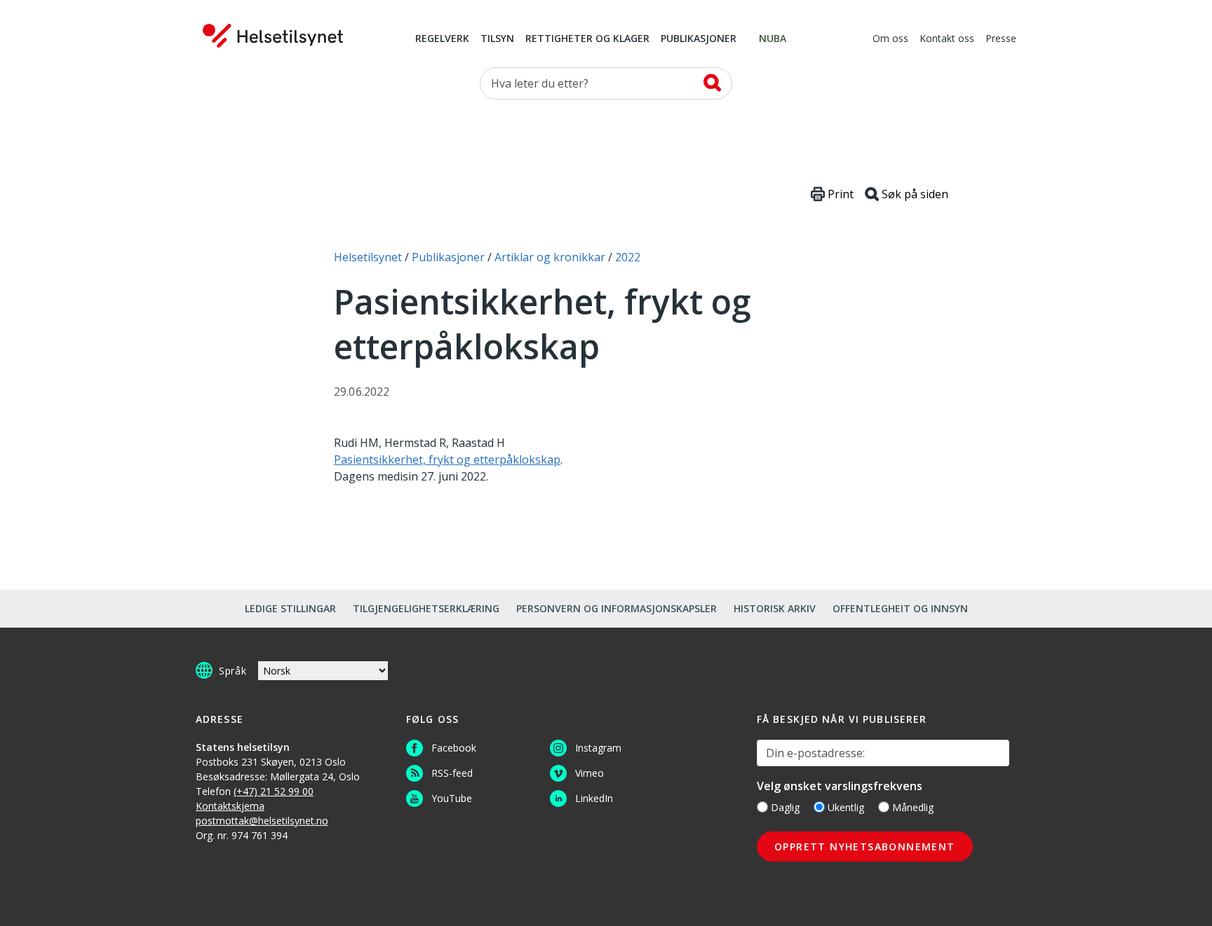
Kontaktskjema (230, 806)
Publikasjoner (698, 39)
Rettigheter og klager (587, 39)
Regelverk (442, 39)
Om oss (890, 39)
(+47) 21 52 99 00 (274, 791)
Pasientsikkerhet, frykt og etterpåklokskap (447, 459)
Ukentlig (846, 807)
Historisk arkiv (775, 608)
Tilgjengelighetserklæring (426, 608)
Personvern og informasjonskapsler (616, 608)
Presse (1000, 39)
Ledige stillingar (290, 608)
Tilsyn (497, 39)
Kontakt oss (947, 39)
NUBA (772, 39)
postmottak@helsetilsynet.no (262, 820)
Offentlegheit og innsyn (900, 608)
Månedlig (913, 807)
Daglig (785, 807)
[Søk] (712, 82)
